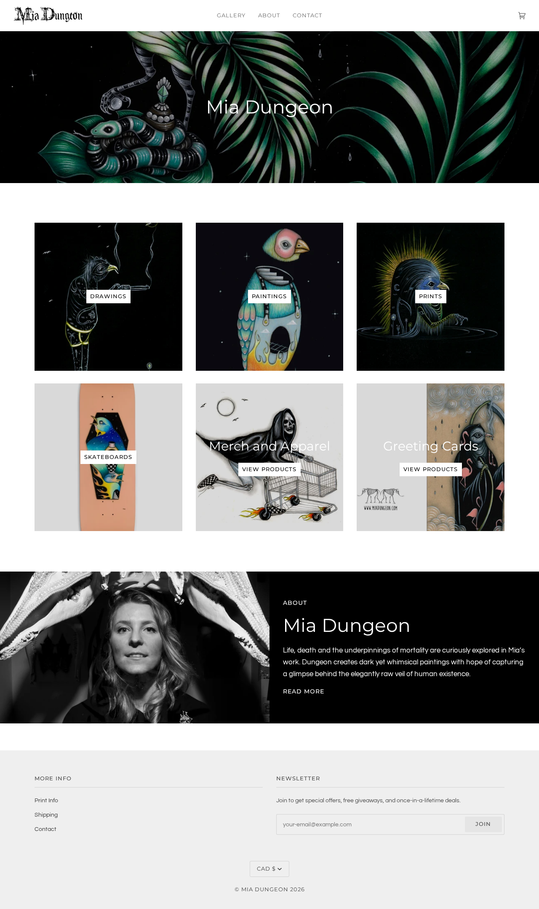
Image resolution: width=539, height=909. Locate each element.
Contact (45, 829)
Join (483, 824)
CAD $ (266, 869)
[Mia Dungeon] (269, 107)
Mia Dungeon (264, 889)
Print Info (46, 800)
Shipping (46, 815)
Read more (303, 691)
